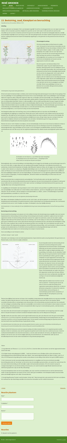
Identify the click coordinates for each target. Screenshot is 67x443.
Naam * (3, 396)
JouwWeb (64, 439)
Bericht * (3, 411)
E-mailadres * (4, 403)
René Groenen (10, 2)
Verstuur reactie (6, 423)
